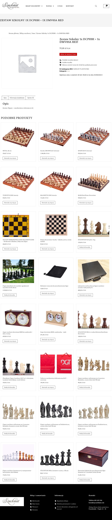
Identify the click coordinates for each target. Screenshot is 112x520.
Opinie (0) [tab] (30, 98)
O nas (60, 6)
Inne (33, 33)
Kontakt (70, 6)
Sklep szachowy (33, 6)
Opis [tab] (5, 98)
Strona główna (14, 33)
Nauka (49, 6)
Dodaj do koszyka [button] (84, 247)
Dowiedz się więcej (10, 158)
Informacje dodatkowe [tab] (17, 98)
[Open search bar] (96, 6)
